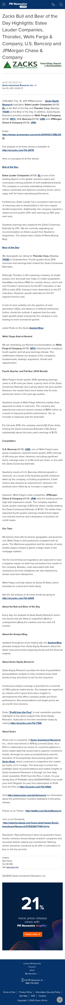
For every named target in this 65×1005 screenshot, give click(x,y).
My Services (31, 973)
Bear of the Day (10, 247)
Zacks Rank (8, 761)
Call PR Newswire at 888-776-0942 (33, 982)
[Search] (61, 4)
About (32, 970)
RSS (33, 995)
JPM (33, 122)
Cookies (42, 995)
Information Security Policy (48, 992)
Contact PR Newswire (32, 963)
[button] (32, 65)
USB (42, 119)
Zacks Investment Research (45, 740)
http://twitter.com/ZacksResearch (43, 811)
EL (3, 108)
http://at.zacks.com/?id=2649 (18, 598)
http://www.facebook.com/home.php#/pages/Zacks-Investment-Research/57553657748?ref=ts (30, 824)
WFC (12, 119)
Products (32, 967)
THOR (5, 112)
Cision (38, 1000)
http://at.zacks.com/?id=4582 (35, 787)
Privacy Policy (25, 992)
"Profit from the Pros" (20, 712)
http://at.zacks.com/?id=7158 (26, 723)
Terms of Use (9, 992)
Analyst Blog (36, 328)
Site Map (23, 995)
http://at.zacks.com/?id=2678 (18, 150)
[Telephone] (53, 4)
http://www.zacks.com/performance (27, 795)
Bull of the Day (10, 167)
